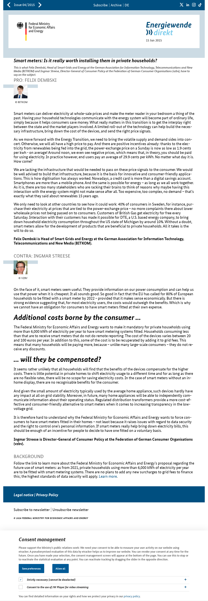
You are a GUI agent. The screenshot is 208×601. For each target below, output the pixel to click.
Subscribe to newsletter (32, 509)
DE (127, 5)
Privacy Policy (47, 495)
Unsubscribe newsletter (70, 509)
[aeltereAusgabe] (8, 5)
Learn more (108, 476)
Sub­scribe (100, 5)
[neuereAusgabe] (40, 5)
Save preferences (31, 568)
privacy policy (132, 596)
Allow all (60, 568)
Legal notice (23, 495)
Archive (116, 5)
